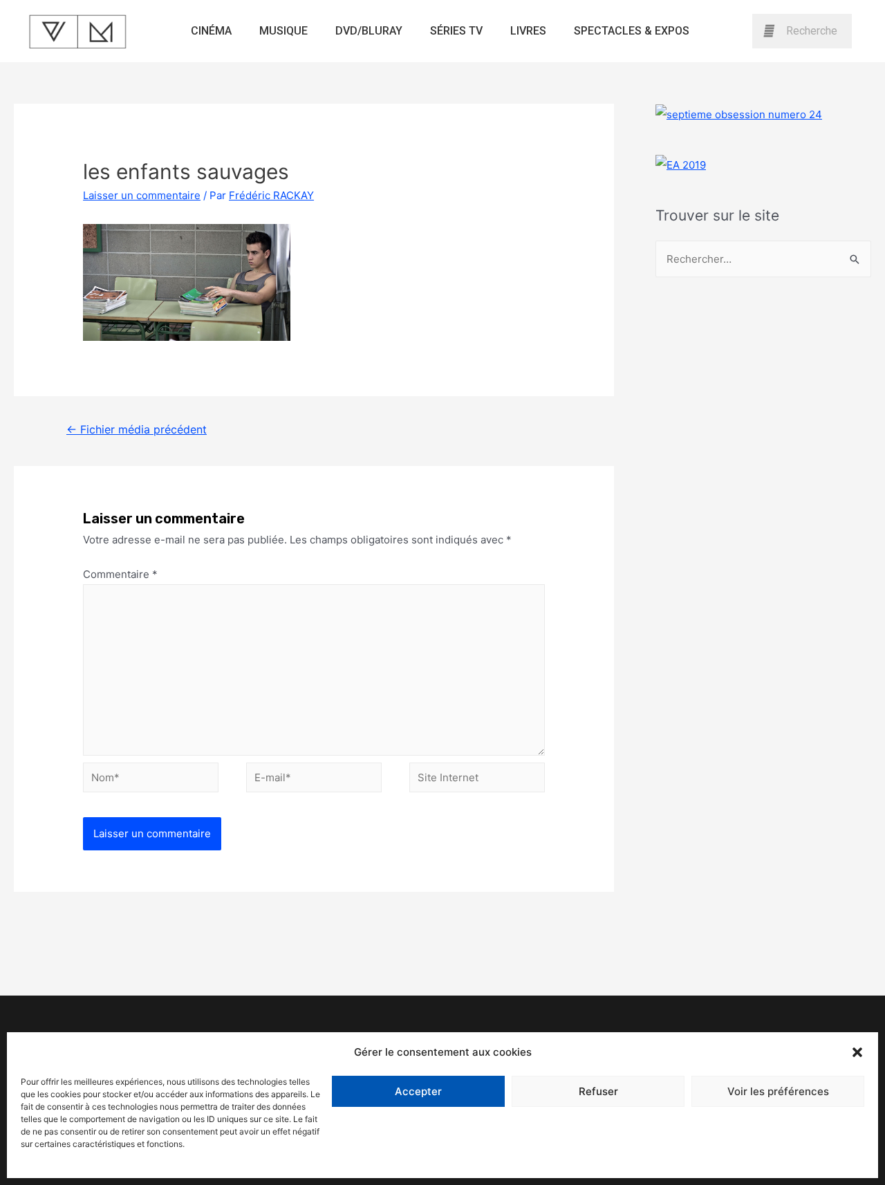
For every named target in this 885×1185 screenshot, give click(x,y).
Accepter (418, 1091)
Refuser (598, 1091)
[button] (857, 1052)
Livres (528, 30)
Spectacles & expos (631, 30)
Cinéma (211, 30)
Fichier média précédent (136, 429)
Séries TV (456, 30)
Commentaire (120, 574)
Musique (283, 30)
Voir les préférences (778, 1091)
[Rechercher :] (763, 258)
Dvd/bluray (368, 30)
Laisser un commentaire (142, 195)
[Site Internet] (477, 779)
